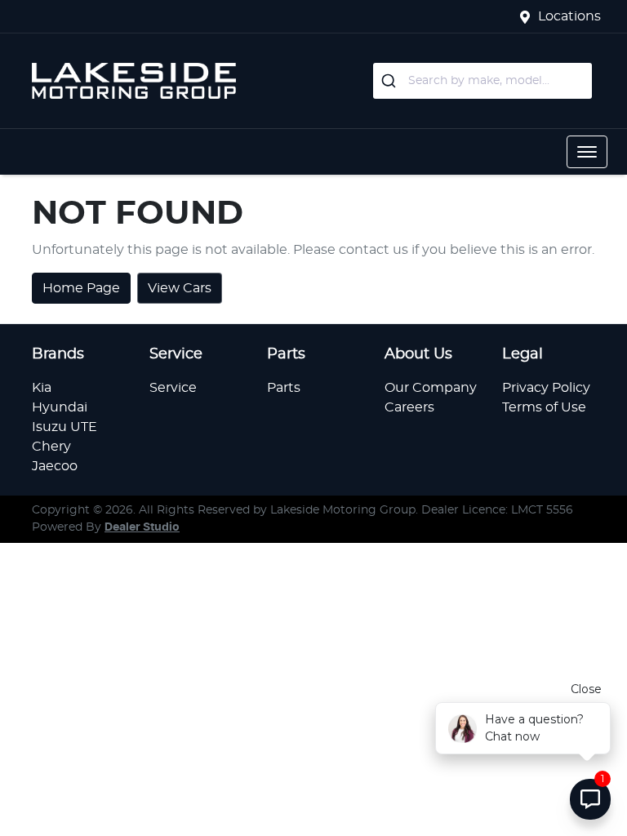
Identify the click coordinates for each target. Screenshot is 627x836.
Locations (569, 16)
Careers (409, 407)
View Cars (179, 288)
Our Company (431, 387)
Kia (41, 387)
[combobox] (482, 81)
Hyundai (59, 407)
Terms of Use (544, 407)
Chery (51, 446)
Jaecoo (55, 466)
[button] (587, 152)
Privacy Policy (546, 387)
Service (173, 387)
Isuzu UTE (64, 427)
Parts (283, 387)
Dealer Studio (142, 527)
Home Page (81, 288)
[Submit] (390, 81)
